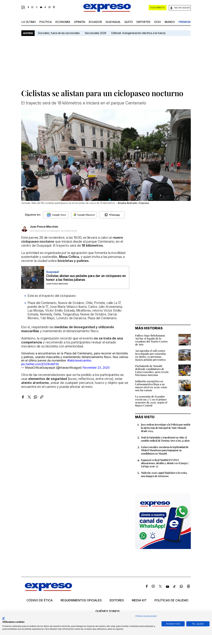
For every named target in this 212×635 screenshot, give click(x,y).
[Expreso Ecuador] (48, 590)
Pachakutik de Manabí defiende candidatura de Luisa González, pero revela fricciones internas (151, 370)
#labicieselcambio (79, 360)
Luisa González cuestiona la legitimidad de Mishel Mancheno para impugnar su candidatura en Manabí (164, 450)
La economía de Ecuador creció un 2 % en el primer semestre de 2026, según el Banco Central (151, 401)
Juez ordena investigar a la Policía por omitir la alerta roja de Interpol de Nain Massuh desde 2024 (165, 427)
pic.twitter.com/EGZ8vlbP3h (40, 364)
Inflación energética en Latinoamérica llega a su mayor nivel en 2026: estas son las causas (151, 385)
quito (128, 21)
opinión (79, 21)
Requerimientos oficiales (81, 600)
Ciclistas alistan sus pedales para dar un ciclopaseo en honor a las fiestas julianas (86, 278)
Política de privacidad (146, 616)
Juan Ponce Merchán (44, 226)
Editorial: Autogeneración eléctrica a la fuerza (138, 33)
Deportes (143, 21)
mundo (170, 21)
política (45, 21)
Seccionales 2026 (95, 33)
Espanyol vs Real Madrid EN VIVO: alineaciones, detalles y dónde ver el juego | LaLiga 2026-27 (164, 463)
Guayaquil (113, 21)
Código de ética (39, 600)
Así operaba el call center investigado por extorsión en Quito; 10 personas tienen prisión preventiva (150, 355)
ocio (157, 21)
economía (62, 21)
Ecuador (95, 21)
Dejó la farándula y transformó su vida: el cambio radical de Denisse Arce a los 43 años (165, 439)
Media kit (139, 600)
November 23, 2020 (96, 367)
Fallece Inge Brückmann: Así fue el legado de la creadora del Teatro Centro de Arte (151, 340)
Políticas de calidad (171, 600)
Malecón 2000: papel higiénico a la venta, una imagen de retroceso (164, 474)
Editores (117, 600)
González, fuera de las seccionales (59, 33)
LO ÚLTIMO (29, 21)
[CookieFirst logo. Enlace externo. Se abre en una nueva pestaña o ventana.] (3, 618)
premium (184, 21)
